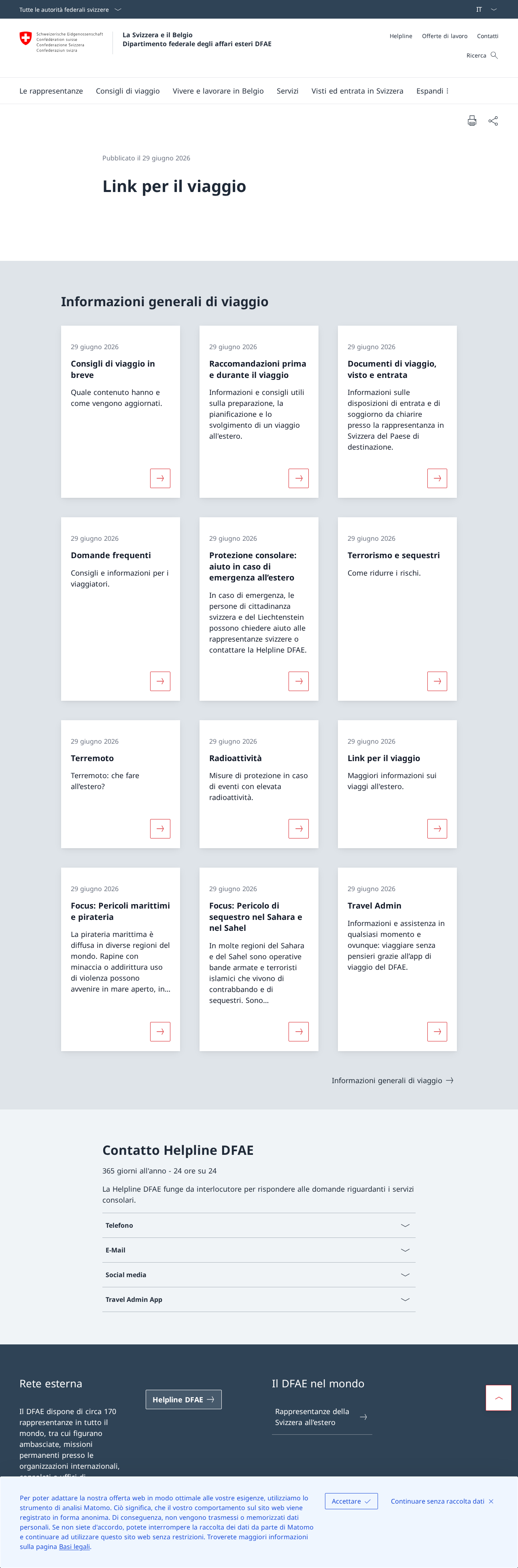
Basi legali (74, 1546)
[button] (51, 91)
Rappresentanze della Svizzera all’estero (312, 1416)
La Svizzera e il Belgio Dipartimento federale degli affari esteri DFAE (197, 39)
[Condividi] (492, 120)
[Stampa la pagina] (471, 120)
